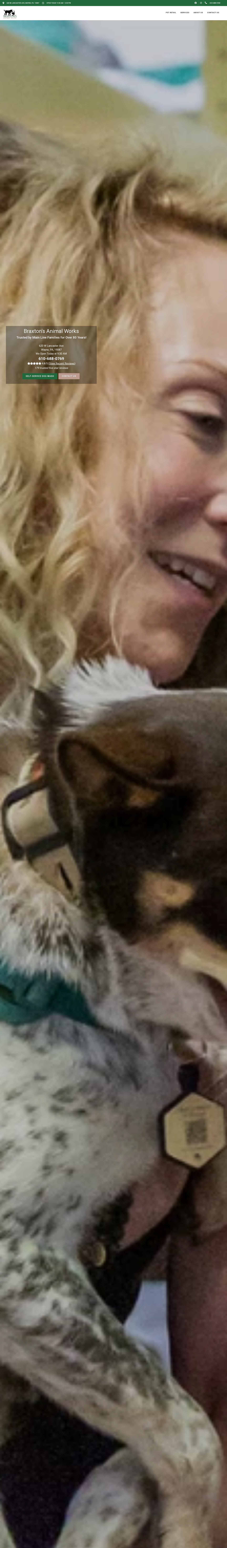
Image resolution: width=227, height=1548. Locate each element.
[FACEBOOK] (195, 3)
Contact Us (69, 376)
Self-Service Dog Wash (40, 376)
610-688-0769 (51, 358)
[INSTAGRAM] (201, 3)
